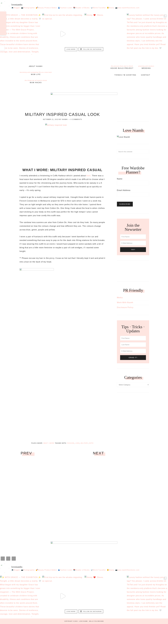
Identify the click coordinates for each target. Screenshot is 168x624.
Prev (26, 453)
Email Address (124, 190)
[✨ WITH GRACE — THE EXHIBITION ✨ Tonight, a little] (20, 34)
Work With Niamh (125, 302)
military (84, 443)
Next (98, 453)
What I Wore (48, 443)
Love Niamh (84, 67)
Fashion (70, 443)
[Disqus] (62, 497)
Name (119, 179)
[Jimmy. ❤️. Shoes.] (105, 34)
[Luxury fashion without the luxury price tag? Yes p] (147, 34)
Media (120, 298)
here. (88, 176)
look (77, 443)
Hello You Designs (96, 621)
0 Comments (76, 119)
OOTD (91, 443)
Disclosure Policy (125, 307)
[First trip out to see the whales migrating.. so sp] (62, 34)
